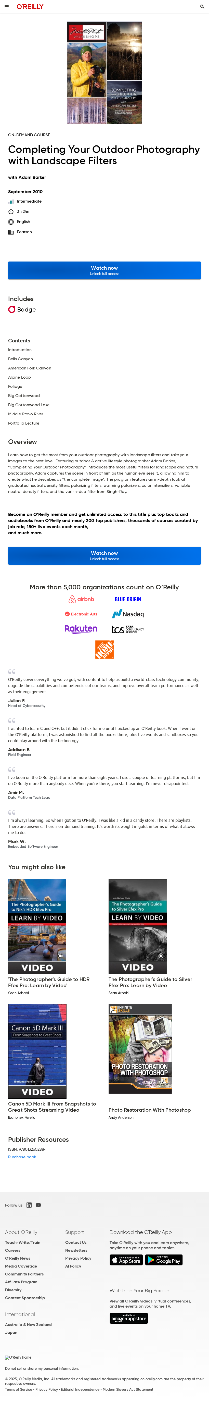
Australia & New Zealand (28, 1324)
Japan (11, 1332)
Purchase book (22, 1157)
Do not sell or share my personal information (41, 1368)
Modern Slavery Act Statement (128, 1389)
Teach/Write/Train (22, 1242)
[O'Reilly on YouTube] (38, 1205)
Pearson (24, 231)
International (20, 1314)
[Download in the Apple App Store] (126, 1264)
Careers (12, 1250)
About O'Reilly (21, 1232)
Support (74, 1232)
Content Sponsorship (25, 1297)
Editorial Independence (80, 1389)
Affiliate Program (21, 1282)
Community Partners (24, 1274)
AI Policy (73, 1266)
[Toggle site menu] (7, 7)
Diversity (13, 1290)
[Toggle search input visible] (202, 7)
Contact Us (75, 1242)
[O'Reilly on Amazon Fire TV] (129, 1322)
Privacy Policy (78, 1258)
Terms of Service (18, 1389)
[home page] (30, 7)
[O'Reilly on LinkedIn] (29, 1205)
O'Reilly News (17, 1258)
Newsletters (76, 1250)
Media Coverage (21, 1266)
